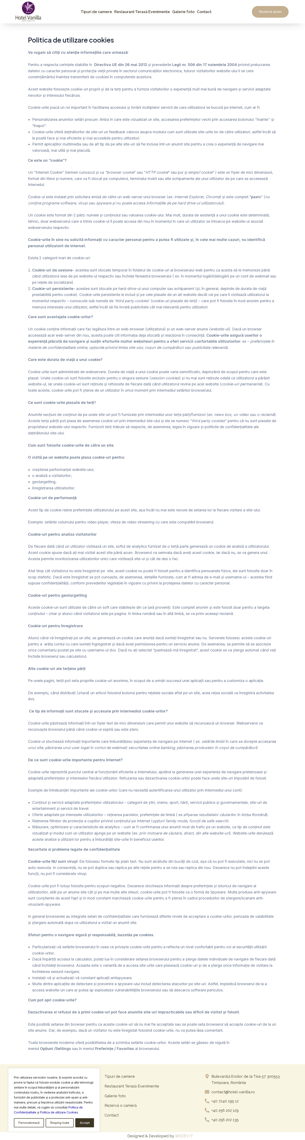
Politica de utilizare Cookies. (59, 1112)
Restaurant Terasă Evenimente (142, 12)
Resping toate (59, 1122)
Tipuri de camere (96, 12)
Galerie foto (183, 12)
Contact (204, 12)
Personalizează (29, 1122)
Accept (85, 1122)
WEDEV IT (184, 1136)
